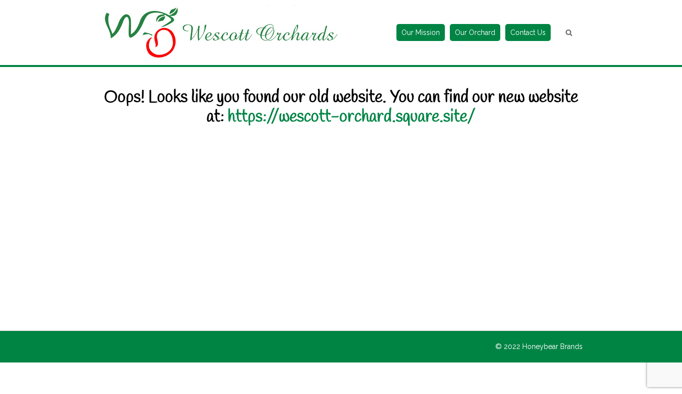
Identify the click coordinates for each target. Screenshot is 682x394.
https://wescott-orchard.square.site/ (351, 117)
